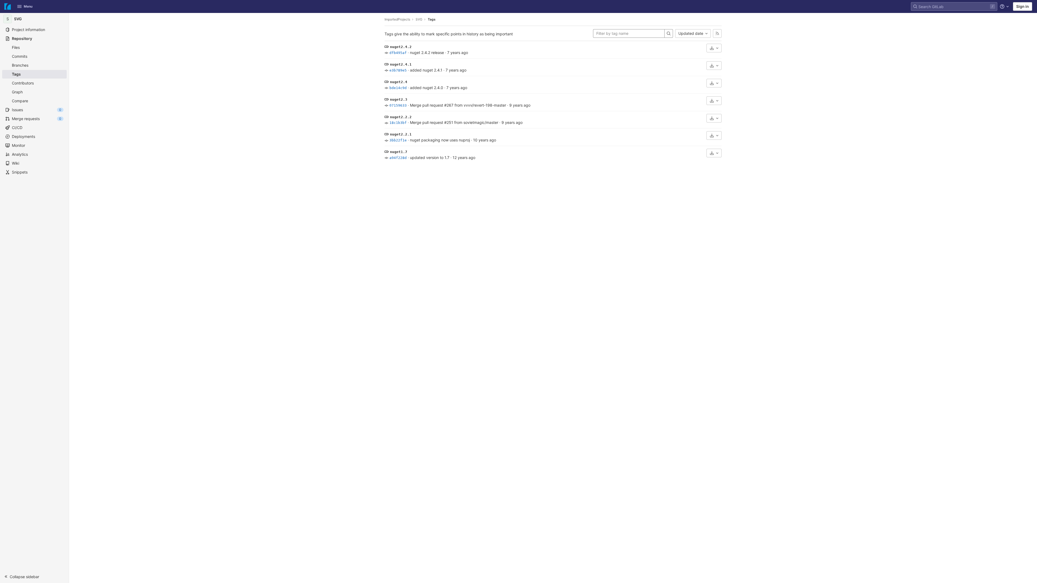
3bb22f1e (398, 140)
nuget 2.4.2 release (427, 52)
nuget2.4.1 (401, 64)
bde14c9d (398, 88)
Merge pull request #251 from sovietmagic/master (454, 122)
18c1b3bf (398, 123)
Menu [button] (28, 6)
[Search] (668, 33)
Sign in (1022, 6)
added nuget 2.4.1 (426, 70)
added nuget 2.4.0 (426, 87)
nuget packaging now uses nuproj (440, 140)
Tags (432, 19)
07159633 (398, 105)
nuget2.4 (398, 82)
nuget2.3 (398, 99)
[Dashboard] (7, 6)
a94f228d (398, 158)
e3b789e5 (398, 70)
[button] (34, 576)
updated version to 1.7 (429, 157)
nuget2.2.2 (401, 117)
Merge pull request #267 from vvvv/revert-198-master (458, 105)
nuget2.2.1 (401, 134)
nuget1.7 (398, 152)
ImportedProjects (397, 19)
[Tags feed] (717, 33)
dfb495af (398, 53)
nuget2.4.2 (401, 47)
